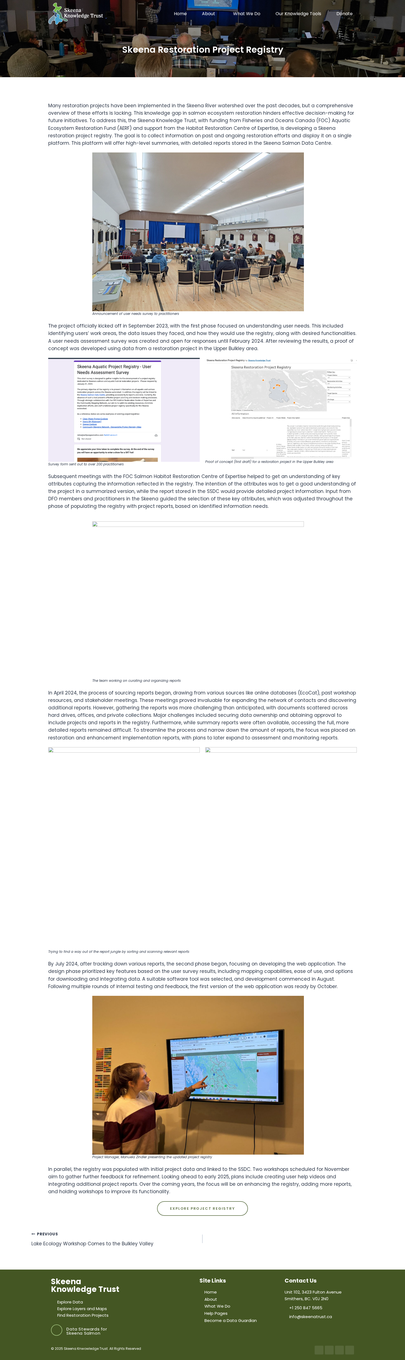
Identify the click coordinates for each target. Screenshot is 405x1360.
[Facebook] (319, 1350)
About (208, 13)
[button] (210, 13)
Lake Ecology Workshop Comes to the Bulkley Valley (92, 1239)
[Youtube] (349, 1350)
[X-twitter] (329, 1350)
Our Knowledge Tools (298, 13)
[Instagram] (339, 1350)
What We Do (246, 13)
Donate (344, 13)
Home (180, 13)
